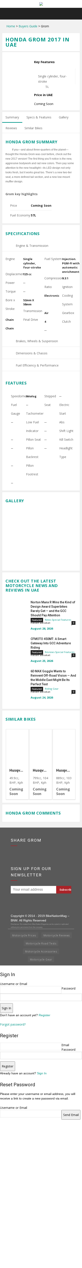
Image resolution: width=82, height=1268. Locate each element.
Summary (12, 117)
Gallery (63, 117)
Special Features (61, 619)
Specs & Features (38, 117)
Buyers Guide (28, 26)
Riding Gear (52, 688)
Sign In (42, 1073)
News (48, 619)
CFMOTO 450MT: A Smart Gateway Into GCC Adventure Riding (51, 643)
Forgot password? (13, 1024)
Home (10, 26)
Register (44, 1015)
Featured (37, 620)
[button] (76, 14)
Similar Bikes (33, 128)
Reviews (11, 128)
